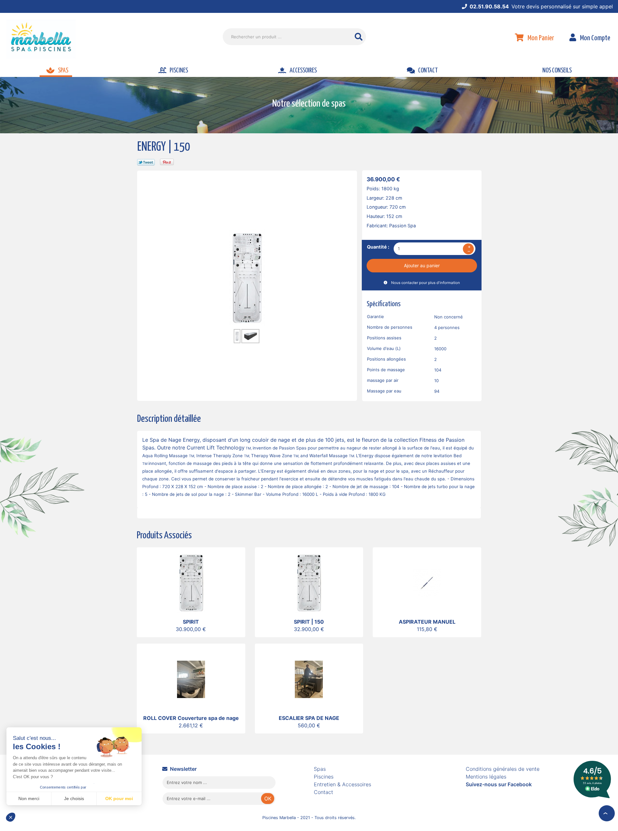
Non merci (28, 798)
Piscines (323, 776)
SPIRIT (191, 622)
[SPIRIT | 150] (309, 582)
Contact (323, 792)
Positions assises (384, 337)
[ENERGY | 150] (247, 277)
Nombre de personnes (389, 327)
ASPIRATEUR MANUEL (427, 622)
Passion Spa (402, 225)
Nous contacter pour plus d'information (425, 282)
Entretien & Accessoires (342, 784)
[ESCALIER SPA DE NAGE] (309, 678)
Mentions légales (486, 776)
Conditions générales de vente (502, 769)
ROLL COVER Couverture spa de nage (191, 718)
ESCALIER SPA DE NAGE (309, 718)
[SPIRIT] (191, 582)
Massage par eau (384, 390)
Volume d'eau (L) (384, 348)
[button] (13, 820)
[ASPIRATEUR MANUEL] (427, 582)
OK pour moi (119, 798)
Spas (320, 769)
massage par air (382, 380)
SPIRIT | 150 (309, 622)
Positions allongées (386, 359)
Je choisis (74, 798)
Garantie (375, 316)
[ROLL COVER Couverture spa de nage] (191, 678)
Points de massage (386, 369)
